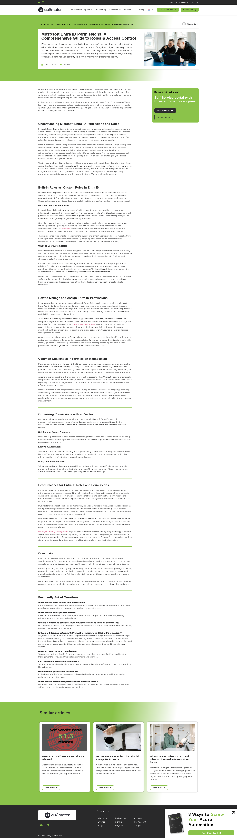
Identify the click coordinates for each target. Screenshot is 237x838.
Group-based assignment (84, 324)
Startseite (43, 24)
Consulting (101, 10)
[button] (233, 813)
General (66, 65)
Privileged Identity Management (53, 531)
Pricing (141, 10)
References (129, 10)
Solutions (113, 10)
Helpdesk (66, 228)
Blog (52, 24)
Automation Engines (80, 10)
